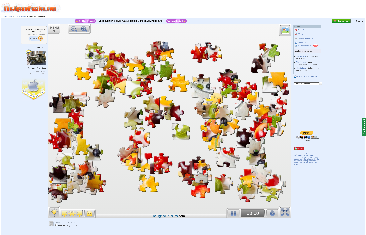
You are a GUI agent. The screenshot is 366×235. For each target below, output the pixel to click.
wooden (314, 162)
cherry (310, 155)
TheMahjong (301, 62)
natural (299, 161)
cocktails (297, 157)
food (315, 157)
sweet (296, 162)
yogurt (296, 164)
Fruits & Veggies (20, 16)
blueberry (297, 155)
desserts (310, 157)
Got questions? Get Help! (307, 77)
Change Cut (302, 34)
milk (317, 159)
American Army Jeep (37, 68)
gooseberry (304, 159)
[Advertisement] (214, 7)
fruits (318, 157)
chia (314, 155)
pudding (305, 161)
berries (314, 154)
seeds (310, 161)
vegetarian (307, 162)
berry (310, 154)
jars (309, 159)
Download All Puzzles (305, 38)
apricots (305, 154)
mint (295, 161)
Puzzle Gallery (8, 16)
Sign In (359, 21)
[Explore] (35, 38)
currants (304, 157)
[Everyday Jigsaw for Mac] (34, 88)
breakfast (304, 155)
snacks (315, 161)
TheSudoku (301, 68)
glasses (297, 159)
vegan (301, 162)
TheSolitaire (301, 56)
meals (313, 159)
